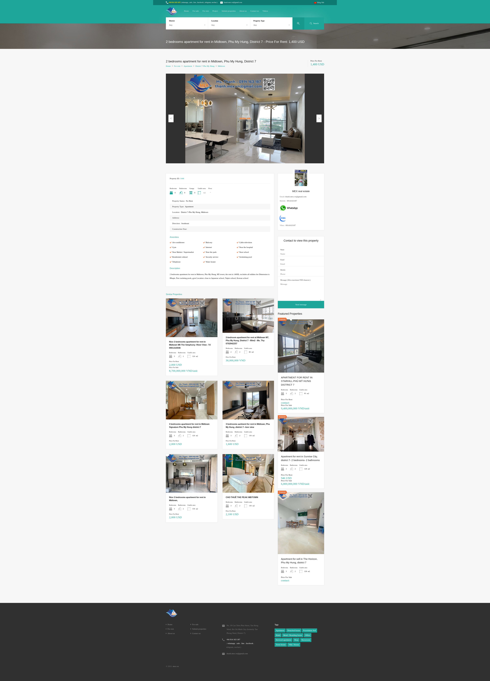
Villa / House (294, 645)
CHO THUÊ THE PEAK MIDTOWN (242, 497)
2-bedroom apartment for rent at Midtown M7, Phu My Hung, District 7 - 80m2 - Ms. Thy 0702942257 (247, 340)
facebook (200, 2)
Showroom (305, 640)
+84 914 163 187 (174, 2)
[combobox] (187, 25)
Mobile (282, 270)
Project (215, 11)
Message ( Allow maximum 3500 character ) (295, 280)
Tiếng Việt (320, 2)
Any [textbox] (171, 25)
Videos (265, 11)
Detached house (293, 630)
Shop (296, 640)
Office (307, 635)
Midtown (221, 66)
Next (319, 118)
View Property (191, 329)
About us (243, 11)
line (194, 2)
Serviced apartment (283, 640)
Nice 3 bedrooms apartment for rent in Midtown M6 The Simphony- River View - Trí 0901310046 (190, 345)
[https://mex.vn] (172, 14)
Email (282, 260)
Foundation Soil (309, 630)
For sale (196, 11)
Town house (281, 645)
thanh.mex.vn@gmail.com (233, 2)
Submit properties (229, 11)
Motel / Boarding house (292, 635)
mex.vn (176, 666)
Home (186, 11)
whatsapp (185, 2)
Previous (171, 118)
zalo (190, 2)
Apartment (188, 66)
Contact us (254, 11)
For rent (206, 11)
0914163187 (292, 201)
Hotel (278, 635)
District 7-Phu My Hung (205, 66)
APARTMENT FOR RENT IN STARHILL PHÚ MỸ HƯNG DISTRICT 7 (297, 381)
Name (282, 250)
